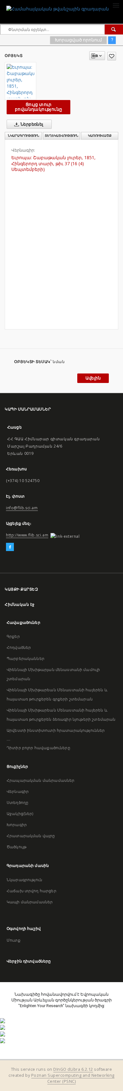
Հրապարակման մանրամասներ (40, 780)
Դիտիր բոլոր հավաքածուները (38, 747)
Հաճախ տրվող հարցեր (31, 890)
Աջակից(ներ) (20, 813)
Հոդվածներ (19, 647)
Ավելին (93, 378)
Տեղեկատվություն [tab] (61, 135)
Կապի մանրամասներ (30, 902)
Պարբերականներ (25, 658)
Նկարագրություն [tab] (23, 135)
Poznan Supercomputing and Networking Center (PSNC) (72, 1078)
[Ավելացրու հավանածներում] (111, 56)
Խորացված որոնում (78, 39)
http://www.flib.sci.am (27, 535)
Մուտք (13, 940)
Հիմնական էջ (20, 604)
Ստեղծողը (17, 802)
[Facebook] (10, 547)
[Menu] (115, 5)
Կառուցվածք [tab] (100, 135)
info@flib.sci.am (22, 508)
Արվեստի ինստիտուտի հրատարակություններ (56, 730)
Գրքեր (13, 636)
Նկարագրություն (24, 879)
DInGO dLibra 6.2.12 (73, 1069)
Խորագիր (17, 824)
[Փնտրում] (114, 29)
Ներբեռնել (32, 124)
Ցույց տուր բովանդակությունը (38, 107)
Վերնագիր (18, 791)
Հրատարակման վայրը (31, 835)
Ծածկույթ (16, 847)
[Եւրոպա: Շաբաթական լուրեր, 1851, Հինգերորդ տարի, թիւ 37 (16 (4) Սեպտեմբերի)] (20, 81)
